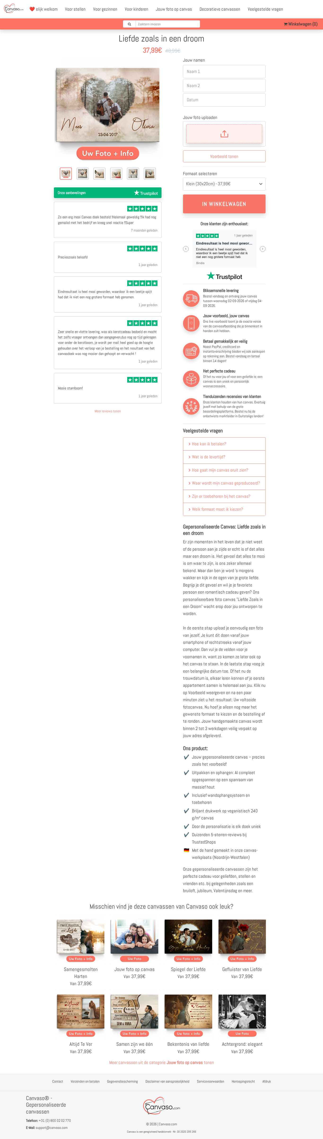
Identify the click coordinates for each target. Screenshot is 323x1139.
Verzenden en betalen (85, 1081)
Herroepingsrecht (243, 1081)
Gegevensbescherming (122, 1081)
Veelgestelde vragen (265, 9)
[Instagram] (315, 9)
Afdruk (266, 1081)
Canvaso (131, 1132)
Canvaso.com (168, 1124)
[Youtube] (305, 9)
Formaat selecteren (200, 174)
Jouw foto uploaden (200, 117)
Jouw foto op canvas (174, 9)
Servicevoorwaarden (210, 1081)
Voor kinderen (136, 9)
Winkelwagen (302, 24)
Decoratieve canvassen (220, 9)
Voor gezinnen (105, 9)
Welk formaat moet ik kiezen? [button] (217, 509)
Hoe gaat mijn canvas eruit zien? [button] (220, 470)
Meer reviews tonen (108, 411)
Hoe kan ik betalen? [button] (209, 444)
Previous (186, 249)
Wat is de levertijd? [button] (208, 457)
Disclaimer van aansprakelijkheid (167, 1081)
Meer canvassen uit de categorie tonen (161, 1062)
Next (263, 249)
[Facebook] (294, 9)
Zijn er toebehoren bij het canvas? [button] (221, 496)
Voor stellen (75, 9)
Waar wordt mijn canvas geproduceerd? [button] (226, 483)
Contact (57, 1081)
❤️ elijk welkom (43, 9)
